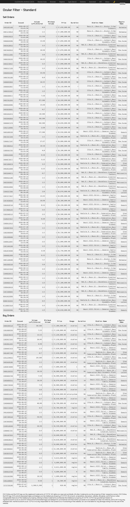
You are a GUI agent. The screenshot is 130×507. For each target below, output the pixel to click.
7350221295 (8, 444)
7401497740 (8, 353)
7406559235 (8, 59)
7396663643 (8, 399)
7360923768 (8, 472)
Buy (124, 4)
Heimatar (123, 27)
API (100, 2)
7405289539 (8, 132)
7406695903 (8, 82)
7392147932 (8, 435)
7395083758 (8, 376)
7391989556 (8, 330)
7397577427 (8, 196)
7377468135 (8, 210)
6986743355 (8, 301)
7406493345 (8, 73)
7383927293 (8, 339)
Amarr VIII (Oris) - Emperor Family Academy (103, 348)
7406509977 (8, 96)
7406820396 (8, 41)
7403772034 (8, 408)
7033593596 (8, 310)
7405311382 (8, 55)
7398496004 (8, 458)
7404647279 (8, 123)
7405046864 (8, 118)
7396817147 (8, 141)
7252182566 (8, 476)
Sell (121, 4)
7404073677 (8, 159)
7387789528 (8, 417)
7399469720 (8, 283)
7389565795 (8, 150)
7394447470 (8, 348)
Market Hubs (42, 2)
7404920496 (8, 105)
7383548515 (8, 214)
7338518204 (8, 426)
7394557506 (8, 191)
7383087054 (8, 228)
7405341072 (8, 114)
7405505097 (8, 182)
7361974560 (8, 251)
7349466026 (8, 403)
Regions (62, 2)
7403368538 (8, 264)
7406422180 (8, 178)
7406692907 (8, 87)
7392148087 (8, 481)
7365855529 (8, 453)
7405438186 (8, 362)
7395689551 (8, 380)
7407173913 (8, 32)
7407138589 (8, 260)
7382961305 (8, 344)
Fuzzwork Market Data (24, 2)
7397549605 (8, 292)
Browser (53, 2)
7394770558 (8, 385)
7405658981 (8, 109)
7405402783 (8, 278)
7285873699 (8, 367)
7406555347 (8, 91)
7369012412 (8, 223)
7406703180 (8, 77)
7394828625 (8, 440)
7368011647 (8, 242)
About (107, 2)
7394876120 (8, 390)
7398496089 (8, 467)
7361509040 (8, 237)
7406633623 (8, 36)
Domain (124, 132)
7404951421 (8, 394)
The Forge (122, 36)
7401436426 (8, 412)
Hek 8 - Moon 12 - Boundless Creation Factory (103, 431)
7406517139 (8, 68)
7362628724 (8, 205)
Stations (83, 2)
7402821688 (8, 169)
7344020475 (8, 273)
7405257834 (8, 269)
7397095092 (8, 421)
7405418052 (8, 45)
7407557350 (8, 137)
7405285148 (8, 27)
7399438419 (8, 287)
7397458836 (8, 201)
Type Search (72, 2)
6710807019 (8, 305)
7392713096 (8, 128)
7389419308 (8, 155)
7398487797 (8, 431)
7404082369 (8, 255)
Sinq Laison (124, 137)
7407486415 (8, 146)
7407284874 (8, 164)
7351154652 (8, 358)
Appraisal (92, 2)
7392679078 (8, 335)
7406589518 (8, 326)
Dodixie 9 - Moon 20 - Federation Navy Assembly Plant (101, 353)
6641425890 (8, 296)
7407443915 (8, 50)
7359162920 (8, 462)
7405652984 (8, 187)
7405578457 (8, 64)
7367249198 (8, 246)
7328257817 (8, 219)
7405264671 (8, 173)
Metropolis (122, 45)
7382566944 (8, 232)
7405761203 (8, 100)
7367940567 (8, 449)
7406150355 (8, 371)
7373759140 (8, 485)
